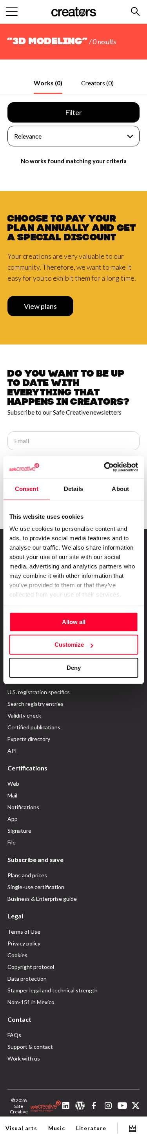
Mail (12, 795)
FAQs (14, 1035)
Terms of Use (23, 931)
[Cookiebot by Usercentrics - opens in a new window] (104, 467)
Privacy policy (23, 943)
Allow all (73, 622)
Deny (74, 667)
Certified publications (33, 727)
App (12, 818)
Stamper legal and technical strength (52, 990)
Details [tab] (73, 488)
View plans (40, 306)
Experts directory (28, 739)
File (11, 842)
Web (13, 783)
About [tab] (120, 488)
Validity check (24, 715)
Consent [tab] (26, 488)
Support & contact (30, 1046)
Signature (19, 830)
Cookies (17, 955)
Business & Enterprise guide (42, 898)
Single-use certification (35, 887)
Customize (69, 644)
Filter (73, 112)
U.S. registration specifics (38, 692)
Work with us (23, 1058)
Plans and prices (27, 875)
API (12, 750)
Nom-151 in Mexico (30, 1002)
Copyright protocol (30, 966)
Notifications (23, 807)
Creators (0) (97, 83)
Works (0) (48, 83)
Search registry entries (35, 703)
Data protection (27, 978)
